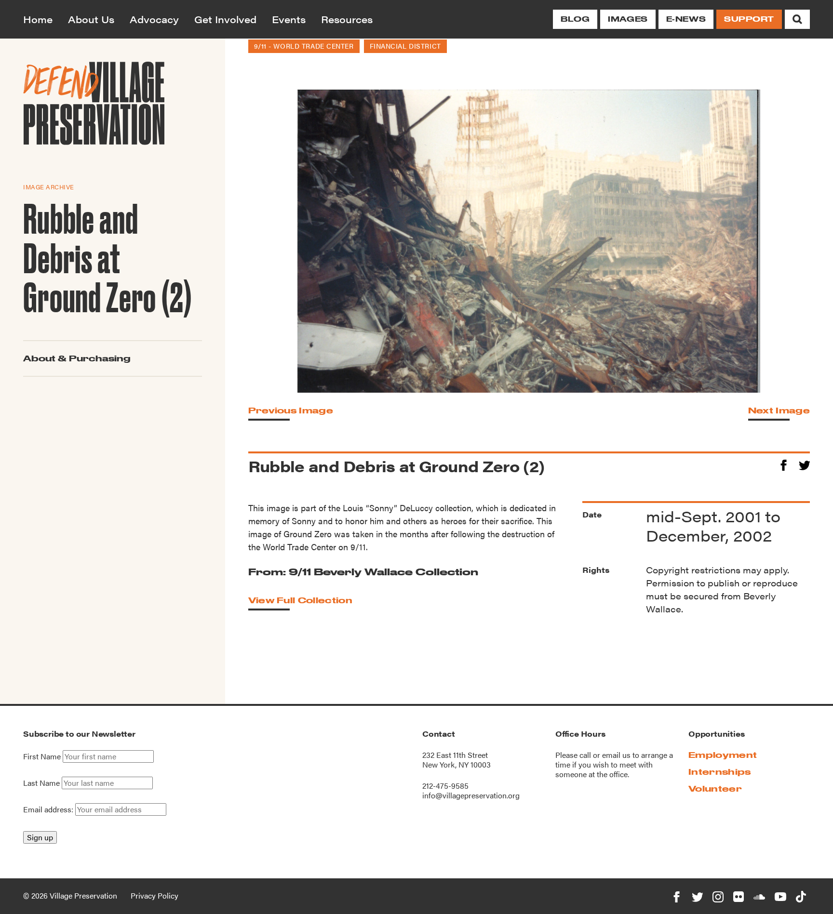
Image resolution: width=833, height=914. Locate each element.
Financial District (405, 46)
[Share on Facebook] (783, 464)
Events (289, 19)
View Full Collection (300, 600)
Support (749, 19)
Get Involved (225, 19)
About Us (91, 19)
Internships (719, 771)
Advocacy (154, 19)
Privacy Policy (154, 895)
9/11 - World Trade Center (304, 46)
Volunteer (715, 788)
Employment (722, 754)
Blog (575, 19)
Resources (347, 19)
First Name (42, 756)
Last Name (41, 783)
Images (627, 19)
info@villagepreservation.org (471, 795)
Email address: (49, 809)
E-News (686, 19)
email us (616, 754)
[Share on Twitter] (804, 464)
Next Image (779, 410)
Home (38, 19)
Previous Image (290, 410)
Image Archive (48, 186)
